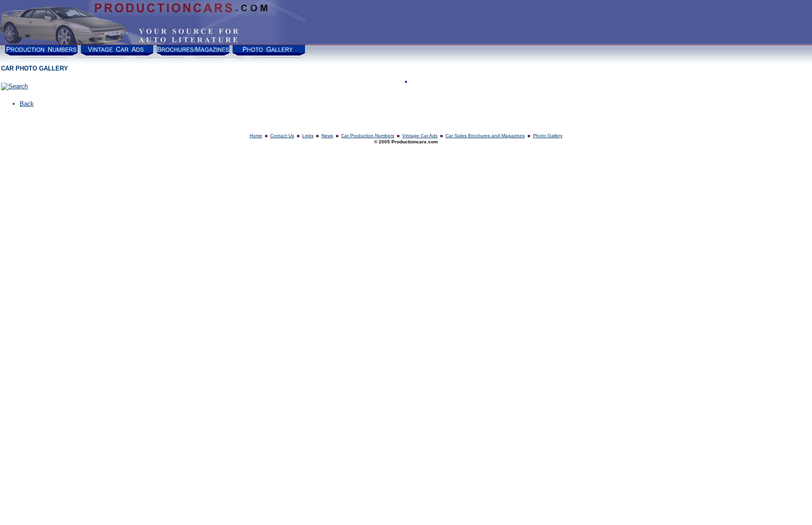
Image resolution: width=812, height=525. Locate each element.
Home (256, 135)
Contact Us (282, 135)
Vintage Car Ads (419, 135)
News (327, 135)
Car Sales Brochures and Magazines (485, 135)
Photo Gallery (547, 135)
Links (307, 135)
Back (27, 103)
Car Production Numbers (367, 135)
